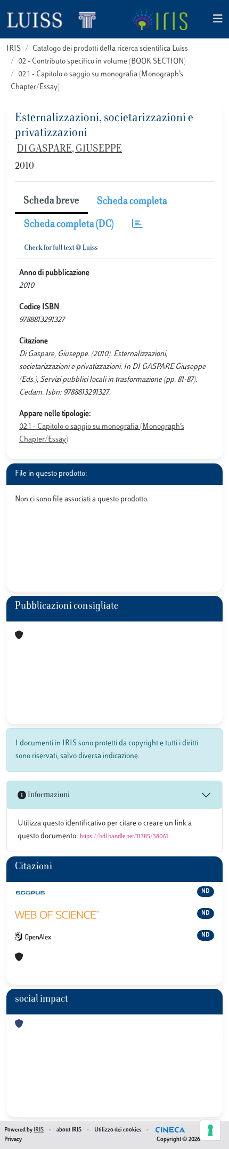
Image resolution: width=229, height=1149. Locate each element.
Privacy (13, 1140)
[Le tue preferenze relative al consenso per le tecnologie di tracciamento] (210, 1130)
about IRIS (68, 1130)
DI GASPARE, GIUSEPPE (69, 149)
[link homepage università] (159, 19)
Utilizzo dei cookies (117, 1130)
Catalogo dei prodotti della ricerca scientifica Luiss (110, 49)
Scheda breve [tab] (51, 201)
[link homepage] (55, 19)
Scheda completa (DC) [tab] (69, 225)
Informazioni (48, 795)
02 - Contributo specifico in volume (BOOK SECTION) (102, 62)
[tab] (137, 225)
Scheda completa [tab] (132, 202)
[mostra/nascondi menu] (218, 19)
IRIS (13, 49)
